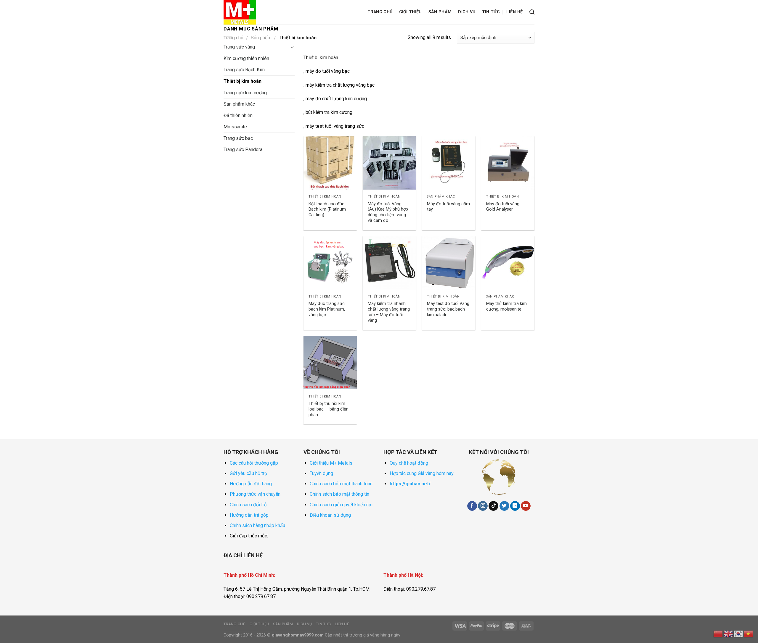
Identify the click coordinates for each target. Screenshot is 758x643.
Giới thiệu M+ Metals (331, 463)
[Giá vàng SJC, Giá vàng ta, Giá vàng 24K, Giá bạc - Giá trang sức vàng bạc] (253, 12)
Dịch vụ (466, 11)
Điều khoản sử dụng (330, 515)
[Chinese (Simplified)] (718, 633)
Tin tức (491, 11)
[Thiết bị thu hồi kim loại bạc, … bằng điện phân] (330, 362)
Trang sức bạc (238, 138)
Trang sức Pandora (243, 149)
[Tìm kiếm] (531, 12)
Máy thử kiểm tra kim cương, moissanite (506, 306)
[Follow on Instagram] (483, 506)
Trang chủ (380, 11)
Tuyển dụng (321, 473)
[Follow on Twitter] (504, 506)
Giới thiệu (410, 11)
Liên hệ (514, 11)
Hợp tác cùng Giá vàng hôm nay (422, 473)
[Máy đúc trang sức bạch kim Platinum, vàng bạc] (330, 262)
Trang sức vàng (239, 47)
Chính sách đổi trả (248, 505)
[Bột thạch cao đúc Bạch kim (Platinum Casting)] (330, 162)
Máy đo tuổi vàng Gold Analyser (502, 206)
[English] (728, 633)
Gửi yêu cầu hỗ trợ (248, 473)
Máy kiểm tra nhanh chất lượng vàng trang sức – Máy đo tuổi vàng (389, 312)
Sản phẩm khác (239, 104)
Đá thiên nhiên (238, 115)
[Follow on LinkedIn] (515, 506)
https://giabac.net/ (410, 484)
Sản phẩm (440, 11)
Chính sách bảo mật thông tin (339, 494)
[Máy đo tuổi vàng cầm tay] (448, 162)
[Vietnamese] (748, 633)
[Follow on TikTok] (493, 506)
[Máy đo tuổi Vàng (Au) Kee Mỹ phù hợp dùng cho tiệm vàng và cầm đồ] (389, 162)
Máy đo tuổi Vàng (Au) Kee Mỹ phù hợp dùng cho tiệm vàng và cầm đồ (388, 212)
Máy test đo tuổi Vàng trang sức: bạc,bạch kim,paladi (448, 309)
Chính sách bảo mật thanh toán (341, 484)
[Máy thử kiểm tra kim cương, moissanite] (507, 262)
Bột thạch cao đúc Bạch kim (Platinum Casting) (327, 209)
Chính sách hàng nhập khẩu (257, 525)
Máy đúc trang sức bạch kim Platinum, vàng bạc (327, 309)
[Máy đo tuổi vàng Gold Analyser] (507, 162)
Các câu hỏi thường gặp (254, 463)
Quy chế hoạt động (409, 463)
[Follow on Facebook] (472, 506)
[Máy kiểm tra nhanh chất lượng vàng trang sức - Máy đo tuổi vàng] (389, 262)
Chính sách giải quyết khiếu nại (341, 505)
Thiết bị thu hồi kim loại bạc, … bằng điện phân (329, 409)
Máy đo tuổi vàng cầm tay (448, 206)
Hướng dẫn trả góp (249, 515)
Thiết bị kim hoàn (242, 81)
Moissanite (235, 127)
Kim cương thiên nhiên (246, 58)
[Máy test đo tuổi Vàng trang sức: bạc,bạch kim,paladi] (448, 262)
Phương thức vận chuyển (255, 494)
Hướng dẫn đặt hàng (251, 484)
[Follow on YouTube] (526, 506)
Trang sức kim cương (245, 93)
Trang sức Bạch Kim (244, 69)
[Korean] (738, 633)
